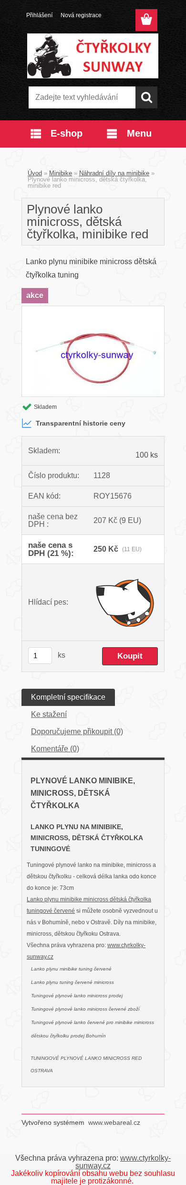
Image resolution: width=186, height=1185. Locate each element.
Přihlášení (39, 15)
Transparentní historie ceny (80, 423)
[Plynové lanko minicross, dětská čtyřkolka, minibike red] (93, 310)
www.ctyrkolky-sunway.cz (123, 1162)
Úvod (35, 173)
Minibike (60, 173)
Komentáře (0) (55, 749)
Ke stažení (49, 714)
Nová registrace (81, 15)
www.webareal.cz (114, 1122)
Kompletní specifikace (68, 697)
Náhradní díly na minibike (114, 173)
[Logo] (92, 56)
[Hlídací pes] (125, 602)
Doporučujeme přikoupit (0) (77, 731)
